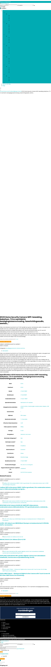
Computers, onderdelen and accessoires (15, 44)
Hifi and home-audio (10, 65)
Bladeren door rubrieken (8, 11)
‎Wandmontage (24, 457)
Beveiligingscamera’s (15, 26)
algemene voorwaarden (8, 635)
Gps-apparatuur (14, 17)
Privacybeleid (5, 633)
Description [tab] (5, 351)
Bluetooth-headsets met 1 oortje (18, 60)
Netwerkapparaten (14, 52)
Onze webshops (6, 627)
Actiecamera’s (13, 25)
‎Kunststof (23, 449)
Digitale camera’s (14, 28)
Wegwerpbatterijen (15, 42)
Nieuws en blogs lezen (5, 1)
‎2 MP (22, 423)
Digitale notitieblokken (15, 47)
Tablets (12, 53)
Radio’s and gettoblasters (16, 71)
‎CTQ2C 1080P (24, 391)
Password (2, 648)
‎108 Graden (23, 415)
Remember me (5, 650)
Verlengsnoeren (14, 80)
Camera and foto (9, 22)
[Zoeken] (34, 5)
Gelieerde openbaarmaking (9, 637)
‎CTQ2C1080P (24, 395)
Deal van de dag (6, 84)
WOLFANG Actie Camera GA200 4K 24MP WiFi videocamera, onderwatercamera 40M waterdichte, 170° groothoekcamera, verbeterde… (24, 506)
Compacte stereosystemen (17, 68)
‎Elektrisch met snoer (26, 434)
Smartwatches (13, 61)
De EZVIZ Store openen (26, 472)
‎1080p (22, 427)
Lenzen (11, 33)
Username (2, 647)
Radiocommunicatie (15, 72)
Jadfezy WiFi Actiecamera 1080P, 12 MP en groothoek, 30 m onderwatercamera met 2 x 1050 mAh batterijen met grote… (25, 488)
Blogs (3, 85)
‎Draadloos (23, 445)
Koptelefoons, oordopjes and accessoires (15, 74)
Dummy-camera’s (14, 31)
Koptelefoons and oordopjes (17, 79)
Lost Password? (20, 648)
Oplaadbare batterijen (15, 41)
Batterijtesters (13, 39)
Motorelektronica (14, 18)
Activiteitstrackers (14, 58)
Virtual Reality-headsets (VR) (17, 63)
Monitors (12, 50)
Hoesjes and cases (14, 77)
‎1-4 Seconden (24, 419)
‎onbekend (23, 468)
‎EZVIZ (22, 383)
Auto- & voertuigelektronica (12, 12)
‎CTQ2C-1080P (24, 398)
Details (17, 339)
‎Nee (22, 438)
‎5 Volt (22, 430)
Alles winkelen (5, 624)
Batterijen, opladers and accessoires (14, 34)
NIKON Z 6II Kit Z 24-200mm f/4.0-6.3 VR (12, 539)
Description (5, 590)
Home (1, 91)
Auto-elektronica (14, 15)
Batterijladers (13, 37)
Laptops (12, 49)
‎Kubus (22, 453)
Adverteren (5, 628)
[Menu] (0, 88)
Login (1, 651)
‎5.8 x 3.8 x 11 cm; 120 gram (27, 464)
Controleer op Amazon (5, 341)
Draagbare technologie (10, 55)
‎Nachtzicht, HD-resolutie (27, 402)
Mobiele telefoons (9, 82)
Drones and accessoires (16, 29)
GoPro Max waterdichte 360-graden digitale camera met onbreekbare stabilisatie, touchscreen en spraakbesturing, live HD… (22, 556)
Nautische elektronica (15, 20)
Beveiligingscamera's (16, 91)
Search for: (2, 5)
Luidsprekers (13, 69)
